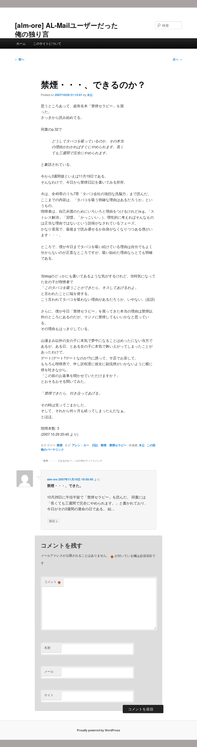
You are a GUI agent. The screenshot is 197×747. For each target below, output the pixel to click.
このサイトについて (47, 43)
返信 (53, 520)
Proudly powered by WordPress (98, 730)
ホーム (21, 43)
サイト (49, 695)
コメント (52, 582)
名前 (47, 647)
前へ (19, 59)
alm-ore (52, 479)
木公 (90, 95)
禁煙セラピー (118, 445)
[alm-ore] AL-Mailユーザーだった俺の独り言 (66, 29)
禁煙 (59, 445)
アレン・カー (80, 445)
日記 (95, 445)
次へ (177, 59)
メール (49, 671)
